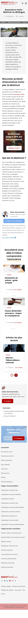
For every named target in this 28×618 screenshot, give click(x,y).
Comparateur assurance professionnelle (12, 524)
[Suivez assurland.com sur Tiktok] (15, 580)
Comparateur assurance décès (9, 520)
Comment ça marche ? (7, 456)
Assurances (4, 469)
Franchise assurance (7, 550)
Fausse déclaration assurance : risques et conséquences (13, 313)
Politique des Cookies (7, 590)
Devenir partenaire (6, 460)
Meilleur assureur (6, 541)
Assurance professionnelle (8, 559)
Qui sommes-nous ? (7, 452)
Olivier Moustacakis (17, 212)
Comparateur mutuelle (7, 499)
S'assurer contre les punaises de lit (11, 533)
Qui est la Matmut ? (10, 416)
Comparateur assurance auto (9, 490)
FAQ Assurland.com (7, 482)
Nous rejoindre (5, 464)
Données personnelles (18, 586)
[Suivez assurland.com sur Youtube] (10, 580)
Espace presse (5, 473)
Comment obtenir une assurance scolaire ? (13, 537)
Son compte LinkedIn (8, 238)
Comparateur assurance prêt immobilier (12, 507)
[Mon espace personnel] (22, 3)
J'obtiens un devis (14, 148)
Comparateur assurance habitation (11, 494)
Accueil (3, 22)
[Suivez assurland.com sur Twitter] (4, 580)
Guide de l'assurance (14, 22)
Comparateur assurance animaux (10, 511)
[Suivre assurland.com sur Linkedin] (7, 580)
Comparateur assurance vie (9, 516)
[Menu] (26, 3)
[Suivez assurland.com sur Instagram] (12, 580)
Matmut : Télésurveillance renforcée (13, 360)
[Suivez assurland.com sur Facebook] (2, 580)
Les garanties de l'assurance (9, 554)
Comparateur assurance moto (9, 503)
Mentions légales (6, 586)
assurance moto (19, 94)
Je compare (7, 401)
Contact (3, 477)
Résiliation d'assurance (7, 563)
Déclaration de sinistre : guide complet (11, 280)
